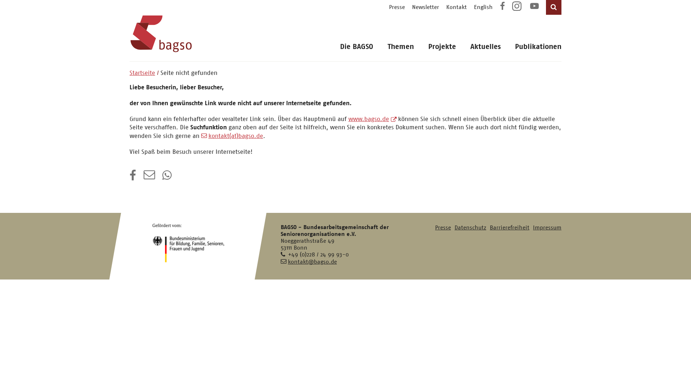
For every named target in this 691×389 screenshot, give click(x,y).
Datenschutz (470, 227)
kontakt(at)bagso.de (235, 135)
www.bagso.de (368, 118)
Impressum (547, 227)
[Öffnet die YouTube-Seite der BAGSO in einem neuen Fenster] (534, 7)
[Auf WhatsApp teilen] (167, 177)
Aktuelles (485, 47)
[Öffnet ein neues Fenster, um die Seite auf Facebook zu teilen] (133, 177)
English (483, 7)
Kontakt (456, 7)
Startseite (142, 72)
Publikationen (538, 47)
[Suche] (553, 7)
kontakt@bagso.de (312, 261)
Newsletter (425, 7)
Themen (401, 47)
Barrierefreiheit (509, 227)
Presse (397, 7)
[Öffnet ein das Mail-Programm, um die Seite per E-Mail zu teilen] (149, 177)
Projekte (442, 47)
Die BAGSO (356, 47)
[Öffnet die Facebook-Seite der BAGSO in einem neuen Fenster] (502, 7)
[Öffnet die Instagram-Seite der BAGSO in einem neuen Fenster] (517, 8)
